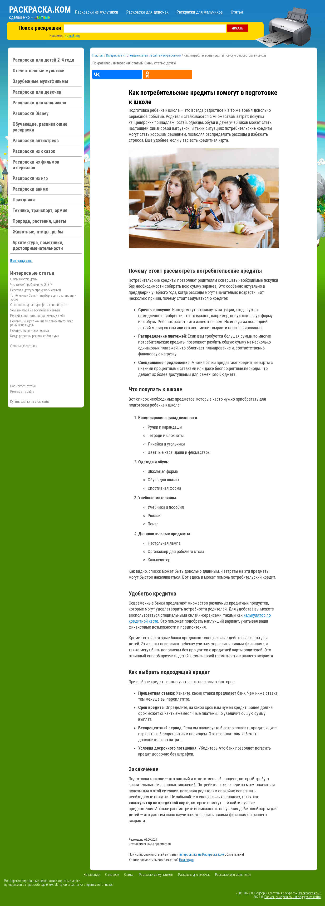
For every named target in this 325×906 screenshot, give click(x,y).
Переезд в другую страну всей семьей (35, 290)
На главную (92, 875)
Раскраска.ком (40, 10)
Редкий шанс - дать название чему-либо (37, 316)
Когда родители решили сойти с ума (34, 336)
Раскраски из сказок (34, 151)
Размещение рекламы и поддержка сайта (292, 897)
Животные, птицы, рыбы (38, 232)
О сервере (112, 875)
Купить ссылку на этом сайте (29, 401)
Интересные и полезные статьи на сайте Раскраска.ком (143, 55)
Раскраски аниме (30, 189)
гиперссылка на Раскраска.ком (201, 854)
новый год (72, 36)
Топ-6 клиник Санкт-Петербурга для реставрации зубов (43, 297)
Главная (97, 55)
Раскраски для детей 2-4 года (43, 60)
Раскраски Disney (31, 113)
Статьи (237, 12)
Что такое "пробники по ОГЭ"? (31, 284)
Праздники (24, 200)
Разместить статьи (23, 386)
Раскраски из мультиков (96, 12)
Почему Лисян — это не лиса (29, 330)
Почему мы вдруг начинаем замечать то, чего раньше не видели (41, 323)
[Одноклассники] (167, 74)
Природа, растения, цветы (39, 221)
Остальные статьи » (23, 346)
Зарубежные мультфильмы (40, 81)
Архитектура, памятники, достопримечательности (38, 245)
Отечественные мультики (38, 70)
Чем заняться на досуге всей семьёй (35, 310)
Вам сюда (186, 860)
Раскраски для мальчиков (200, 12)
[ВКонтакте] (117, 74)
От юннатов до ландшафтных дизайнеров (38, 305)
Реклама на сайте (22, 391)
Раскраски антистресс (36, 140)
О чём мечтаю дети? (23, 279)
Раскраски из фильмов (36, 164)
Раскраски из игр (30, 178)
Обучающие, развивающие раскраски (40, 127)
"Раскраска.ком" (309, 893)
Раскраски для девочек (147, 12)
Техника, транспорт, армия (40, 210)
